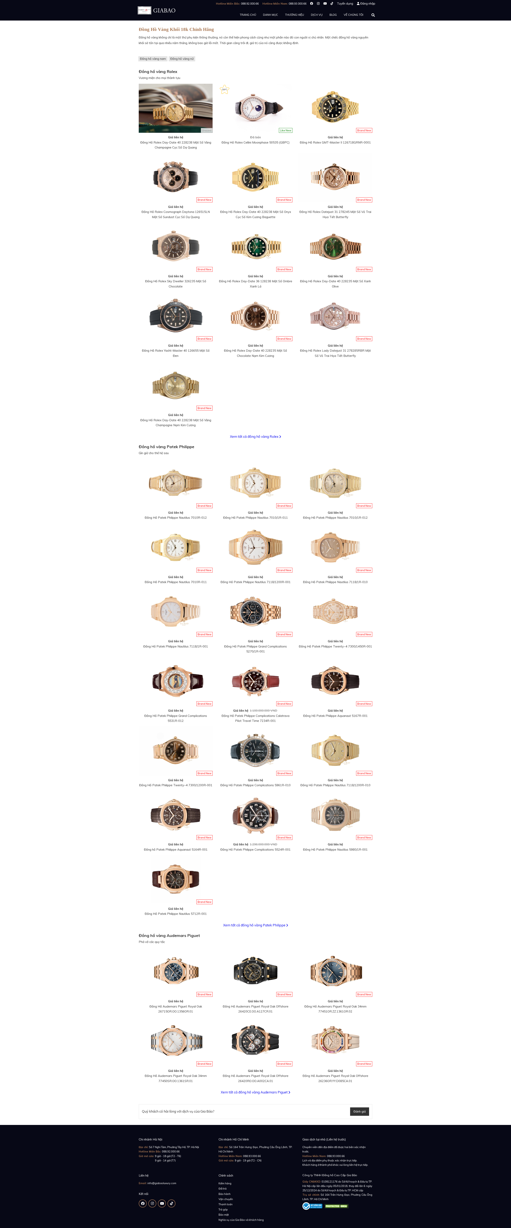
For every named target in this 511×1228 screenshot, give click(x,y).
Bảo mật (224, 1214)
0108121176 (330, 1181)
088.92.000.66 (171, 1151)
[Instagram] (318, 3)
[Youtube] (325, 3)
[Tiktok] (332, 3)
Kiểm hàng (225, 1183)
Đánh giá (360, 1111)
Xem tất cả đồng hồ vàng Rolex (254, 436)
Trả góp (223, 1209)
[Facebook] (311, 3)
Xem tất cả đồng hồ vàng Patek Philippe (254, 925)
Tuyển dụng (345, 3)
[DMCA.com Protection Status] (337, 1205)
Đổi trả (223, 1188)
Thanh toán (226, 1204)
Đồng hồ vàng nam (153, 59)
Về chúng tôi (353, 15)
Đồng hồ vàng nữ (182, 59)
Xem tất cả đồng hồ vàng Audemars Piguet (254, 1092)
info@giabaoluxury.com (162, 1183)
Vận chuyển (226, 1199)
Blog (333, 15)
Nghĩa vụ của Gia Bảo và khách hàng (241, 1219)
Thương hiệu (294, 15)
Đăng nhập (367, 3)
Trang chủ (248, 15)
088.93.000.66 (252, 1156)
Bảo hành (225, 1194)
